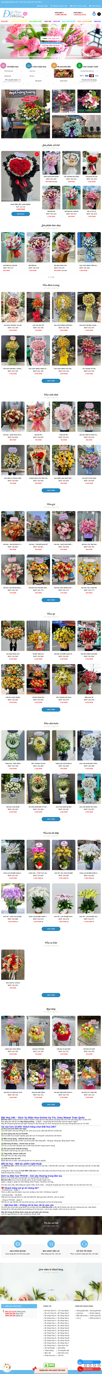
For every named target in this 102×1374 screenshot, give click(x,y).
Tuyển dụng (49, 1350)
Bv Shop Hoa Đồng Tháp (67, 1325)
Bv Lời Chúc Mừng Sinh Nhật (56, 1313)
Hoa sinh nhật (35, 21)
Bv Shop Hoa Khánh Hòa (54, 1325)
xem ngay (63, 81)
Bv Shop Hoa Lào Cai (53, 1323)
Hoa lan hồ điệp (84, 21)
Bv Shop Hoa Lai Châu (53, 1318)
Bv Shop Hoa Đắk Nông (67, 1328)
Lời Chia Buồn (63, 1311)
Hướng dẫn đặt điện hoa (85, 1311)
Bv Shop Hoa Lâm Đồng (67, 1318)
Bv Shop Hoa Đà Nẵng (66, 1330)
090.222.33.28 (80, 15)
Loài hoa (79, 1313)
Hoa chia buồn (68, 21)
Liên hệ (60, 1355)
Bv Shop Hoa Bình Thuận (67, 1335)
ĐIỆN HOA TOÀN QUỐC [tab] (13, 1306)
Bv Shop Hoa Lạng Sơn (67, 1323)
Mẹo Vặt (48, 1353)
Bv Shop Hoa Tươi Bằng (54, 1333)
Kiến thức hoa (63, 1353)
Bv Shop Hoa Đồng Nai (53, 1328)
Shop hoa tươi (50, 1355)
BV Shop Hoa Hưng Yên (67, 1313)
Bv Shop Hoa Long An (66, 1320)
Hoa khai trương (19, 21)
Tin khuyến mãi (63, 1350)
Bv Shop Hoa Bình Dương (67, 1338)
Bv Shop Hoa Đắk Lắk (53, 1330)
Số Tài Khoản (50, 1348)
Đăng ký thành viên (59, 6)
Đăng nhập (43, 6)
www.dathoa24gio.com (9, 2)
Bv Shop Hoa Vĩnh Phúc (54, 1345)
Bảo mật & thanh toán (84, 1315)
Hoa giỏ (47, 21)
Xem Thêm (51, 381)
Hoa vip (56, 21)
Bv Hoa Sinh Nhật (51, 1311)
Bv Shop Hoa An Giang (53, 1343)
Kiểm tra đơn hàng (79, 6)
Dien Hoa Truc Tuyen (66, 1345)
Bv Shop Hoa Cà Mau (53, 1335)
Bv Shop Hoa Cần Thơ (66, 1333)
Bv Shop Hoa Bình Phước (54, 1338)
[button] (98, 41)
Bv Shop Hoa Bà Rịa (65, 1340)
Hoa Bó (4, 21)
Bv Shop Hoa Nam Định (53, 1320)
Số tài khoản (96, 6)
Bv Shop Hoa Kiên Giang (54, 1315)
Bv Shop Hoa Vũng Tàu (53, 1340)
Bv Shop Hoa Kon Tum (66, 1315)
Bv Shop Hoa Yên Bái (66, 1343)
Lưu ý (78, 1318)
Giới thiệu (61, 1348)
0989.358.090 (61, 15)
